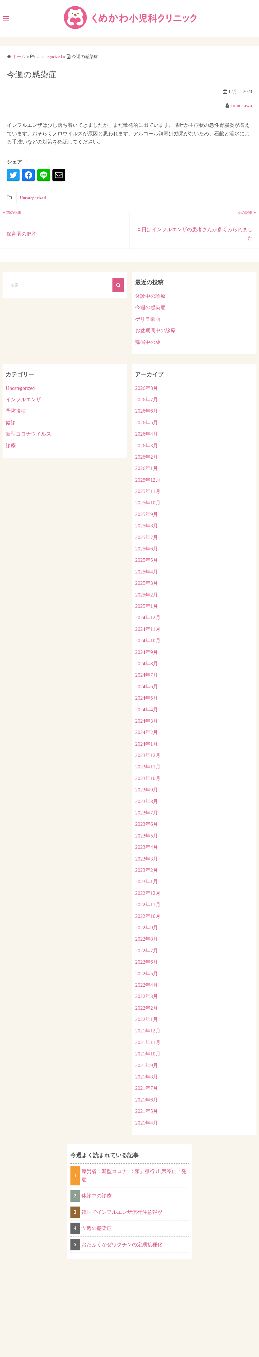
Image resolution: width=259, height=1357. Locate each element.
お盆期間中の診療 (155, 330)
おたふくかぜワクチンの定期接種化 (121, 1244)
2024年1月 (146, 744)
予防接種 (16, 411)
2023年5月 (146, 835)
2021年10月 (147, 1053)
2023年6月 (146, 824)
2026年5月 (146, 422)
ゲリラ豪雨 (147, 319)
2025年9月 (146, 514)
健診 (11, 422)
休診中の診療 (150, 296)
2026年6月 (146, 411)
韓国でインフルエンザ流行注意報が (121, 1212)
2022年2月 (146, 1008)
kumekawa (241, 105)
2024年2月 (146, 732)
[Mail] (58, 175)
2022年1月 (146, 1019)
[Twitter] (13, 175)
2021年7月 (146, 1088)
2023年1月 (146, 881)
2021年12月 (147, 1030)
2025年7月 (146, 537)
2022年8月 (146, 939)
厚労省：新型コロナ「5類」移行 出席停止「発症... (133, 1175)
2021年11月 (147, 1042)
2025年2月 (146, 594)
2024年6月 (146, 686)
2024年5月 (146, 698)
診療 (11, 445)
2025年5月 (146, 560)
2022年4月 (146, 985)
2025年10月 (147, 502)
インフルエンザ (23, 399)
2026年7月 (146, 399)
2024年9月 (146, 652)
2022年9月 (146, 927)
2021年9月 (146, 1065)
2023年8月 (146, 801)
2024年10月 (147, 640)
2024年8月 (146, 663)
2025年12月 (147, 480)
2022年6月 (146, 962)
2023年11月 (147, 766)
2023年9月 (146, 789)
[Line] (43, 175)
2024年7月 (146, 675)
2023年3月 (146, 858)
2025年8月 (146, 525)
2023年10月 (147, 778)
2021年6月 (146, 1099)
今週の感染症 (150, 307)
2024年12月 (147, 617)
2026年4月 (146, 434)
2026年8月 (146, 388)
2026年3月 (146, 445)
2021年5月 (146, 1111)
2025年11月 (147, 491)
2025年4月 (146, 571)
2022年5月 (146, 973)
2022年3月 (146, 996)
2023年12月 (147, 755)
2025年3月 (146, 583)
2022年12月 (147, 893)
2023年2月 (146, 870)
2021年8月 (146, 1076)
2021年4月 (146, 1122)
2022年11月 (147, 904)
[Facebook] (28, 175)
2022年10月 (147, 916)
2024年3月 (146, 721)
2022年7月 (146, 950)
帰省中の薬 (147, 342)
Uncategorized (33, 197)
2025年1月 (146, 606)
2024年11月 (147, 629)
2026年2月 (146, 457)
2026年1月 (146, 468)
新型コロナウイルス (28, 434)
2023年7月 (146, 812)
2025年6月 (146, 548)
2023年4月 (146, 847)
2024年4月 (146, 709)
